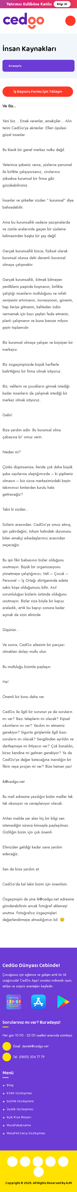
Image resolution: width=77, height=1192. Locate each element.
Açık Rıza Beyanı (19, 1117)
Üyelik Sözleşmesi (20, 1109)
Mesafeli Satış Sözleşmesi (26, 1133)
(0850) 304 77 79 (32, 1057)
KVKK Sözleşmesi (19, 1093)
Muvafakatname (19, 1125)
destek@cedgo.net (35, 1046)
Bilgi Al (62, 4)
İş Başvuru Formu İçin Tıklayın (38, 92)
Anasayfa (15, 66)
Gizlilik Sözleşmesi (20, 1101)
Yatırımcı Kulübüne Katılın (29, 4)
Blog (10, 1085)
